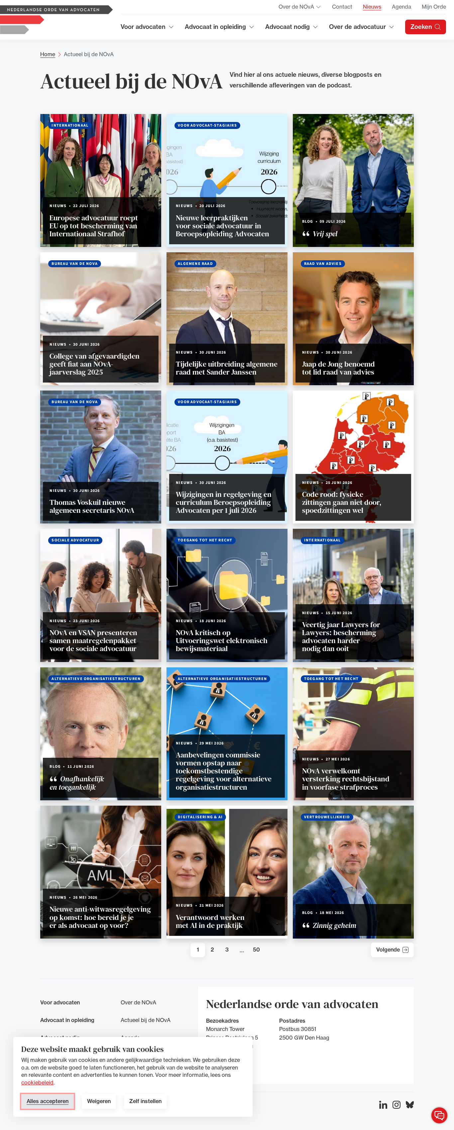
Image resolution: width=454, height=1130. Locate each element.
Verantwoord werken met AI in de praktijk (210, 921)
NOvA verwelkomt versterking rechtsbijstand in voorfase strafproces (346, 779)
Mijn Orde (434, 6)
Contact (342, 6)
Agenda (401, 6)
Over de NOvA (300, 8)
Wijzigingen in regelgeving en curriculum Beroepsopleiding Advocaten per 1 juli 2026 (224, 502)
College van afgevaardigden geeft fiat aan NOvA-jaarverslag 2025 (95, 364)
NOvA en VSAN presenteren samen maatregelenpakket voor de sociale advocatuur (93, 640)
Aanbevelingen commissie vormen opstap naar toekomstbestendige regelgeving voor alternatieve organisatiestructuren (224, 771)
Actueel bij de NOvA (145, 1020)
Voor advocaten (147, 29)
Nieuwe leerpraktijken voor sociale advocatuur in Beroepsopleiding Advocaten (222, 226)
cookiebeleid (37, 1082)
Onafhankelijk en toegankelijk (77, 783)
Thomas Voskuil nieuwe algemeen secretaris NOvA (92, 506)
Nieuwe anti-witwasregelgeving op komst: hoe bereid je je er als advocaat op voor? (100, 917)
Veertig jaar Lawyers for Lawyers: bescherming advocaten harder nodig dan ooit (341, 637)
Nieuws (372, 6)
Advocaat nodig (291, 29)
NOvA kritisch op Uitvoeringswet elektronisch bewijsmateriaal (222, 640)
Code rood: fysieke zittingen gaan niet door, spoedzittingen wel (342, 502)
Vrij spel (324, 234)
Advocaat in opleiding (215, 29)
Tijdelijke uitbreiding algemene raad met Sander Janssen (227, 368)
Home (47, 54)
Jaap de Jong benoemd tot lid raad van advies (338, 368)
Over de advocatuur (357, 29)
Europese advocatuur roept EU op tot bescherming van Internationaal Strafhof (94, 226)
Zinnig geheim (333, 925)
